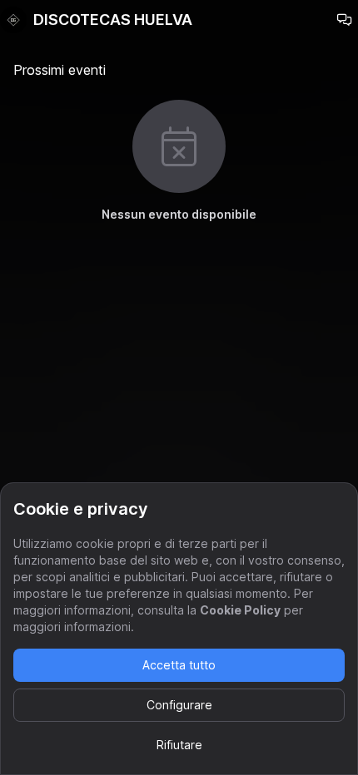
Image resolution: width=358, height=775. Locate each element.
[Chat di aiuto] (344, 20)
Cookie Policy (240, 610)
